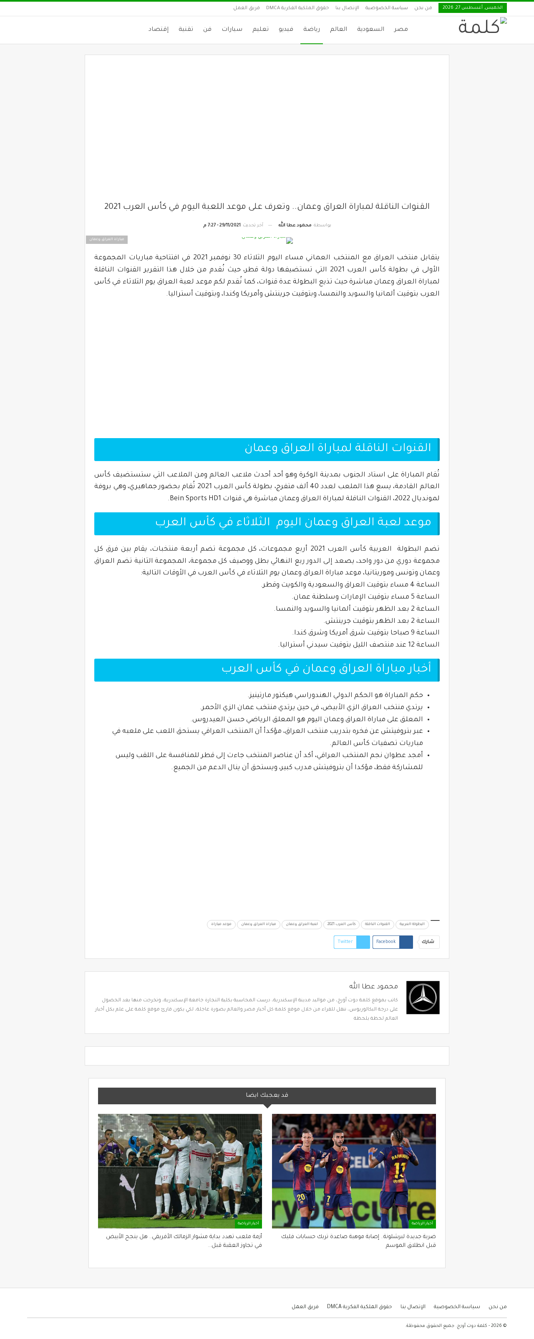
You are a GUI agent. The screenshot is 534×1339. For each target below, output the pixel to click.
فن (207, 30)
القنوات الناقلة (377, 925)
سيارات (232, 30)
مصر (401, 30)
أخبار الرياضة (422, 1224)
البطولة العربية (412, 925)
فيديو (286, 30)
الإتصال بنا (347, 8)
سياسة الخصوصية (386, 8)
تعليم (260, 30)
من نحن (423, 8)
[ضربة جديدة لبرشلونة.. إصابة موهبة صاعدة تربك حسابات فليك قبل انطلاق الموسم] (354, 1171)
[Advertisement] (267, 133)
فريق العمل (246, 8)
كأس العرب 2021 (341, 925)
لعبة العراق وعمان (302, 925)
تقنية (186, 30)
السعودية (370, 30)
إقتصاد (159, 30)
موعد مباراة (221, 925)
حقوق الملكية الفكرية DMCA (297, 8)
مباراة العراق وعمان (258, 925)
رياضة (311, 30)
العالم (338, 30)
